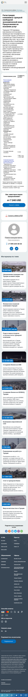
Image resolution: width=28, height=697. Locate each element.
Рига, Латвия (17, 590)
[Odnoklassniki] (9, 531)
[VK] (6, 531)
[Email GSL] (25, 695)
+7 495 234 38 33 (15, 244)
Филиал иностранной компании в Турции (13, 310)
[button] (7, 695)
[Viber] (18, 531)
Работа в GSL (4, 546)
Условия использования (6, 679)
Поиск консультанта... (14, 238)
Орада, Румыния (18, 578)
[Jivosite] (2, 695)
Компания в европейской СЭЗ (14, 428)
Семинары (3, 561)
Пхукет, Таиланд (18, 596)
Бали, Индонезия (18, 593)
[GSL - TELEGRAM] (6, 622)
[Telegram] (12, 531)
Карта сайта (4, 549)
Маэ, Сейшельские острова (18, 574)
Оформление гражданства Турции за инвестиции (14, 280)
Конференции (4, 558)
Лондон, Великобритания (20, 561)
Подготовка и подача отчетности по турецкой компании (13, 340)
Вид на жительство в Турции (13, 513)
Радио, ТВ (16, 546)
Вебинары (3, 564)
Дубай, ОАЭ (16, 584)
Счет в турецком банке (13, 486)
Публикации (16, 543)
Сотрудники (4, 543)
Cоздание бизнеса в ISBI (14, 370)
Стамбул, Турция (18, 587)
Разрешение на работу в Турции (14, 457)
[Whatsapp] (21, 531)
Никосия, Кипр (17, 564)
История (3, 540)
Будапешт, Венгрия (18, 581)
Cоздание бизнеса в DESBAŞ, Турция (14, 398)
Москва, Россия (17, 558)
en (5, 631)
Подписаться (8, 641)
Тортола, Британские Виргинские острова (19, 568)
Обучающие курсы (5, 567)
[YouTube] (2, 622)
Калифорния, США (18, 602)
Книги (15, 540)
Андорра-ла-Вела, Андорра (18, 599)
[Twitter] (15, 531)
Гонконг (15, 571)
